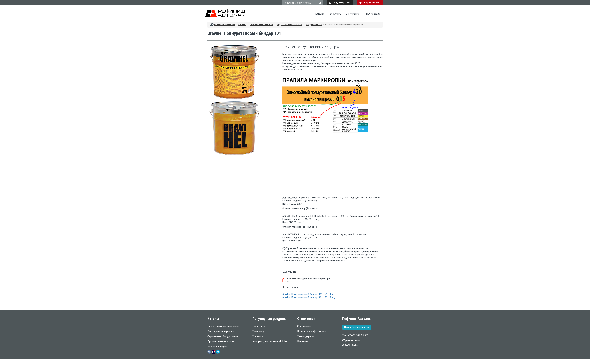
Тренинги (257, 336)
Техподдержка (305, 336)
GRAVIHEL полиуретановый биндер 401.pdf (309, 278)
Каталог (319, 13)
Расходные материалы (220, 331)
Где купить (335, 13)
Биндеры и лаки (314, 24)
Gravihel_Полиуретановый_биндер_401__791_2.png (308, 297)
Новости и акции (217, 346)
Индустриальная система (289, 24)
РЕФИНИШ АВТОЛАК (224, 24)
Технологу (258, 331)
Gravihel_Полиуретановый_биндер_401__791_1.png (308, 294)
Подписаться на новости (356, 327)
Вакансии (302, 341)
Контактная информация (311, 331)
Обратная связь (351, 340)
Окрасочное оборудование (222, 336)
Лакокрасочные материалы (223, 326)
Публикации (373, 13)
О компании (353, 13)
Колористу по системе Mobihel (269, 341)
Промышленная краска (261, 24)
